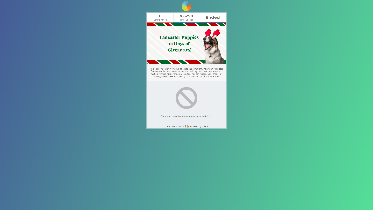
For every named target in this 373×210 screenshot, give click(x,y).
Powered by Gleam (198, 126)
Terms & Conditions (174, 126)
